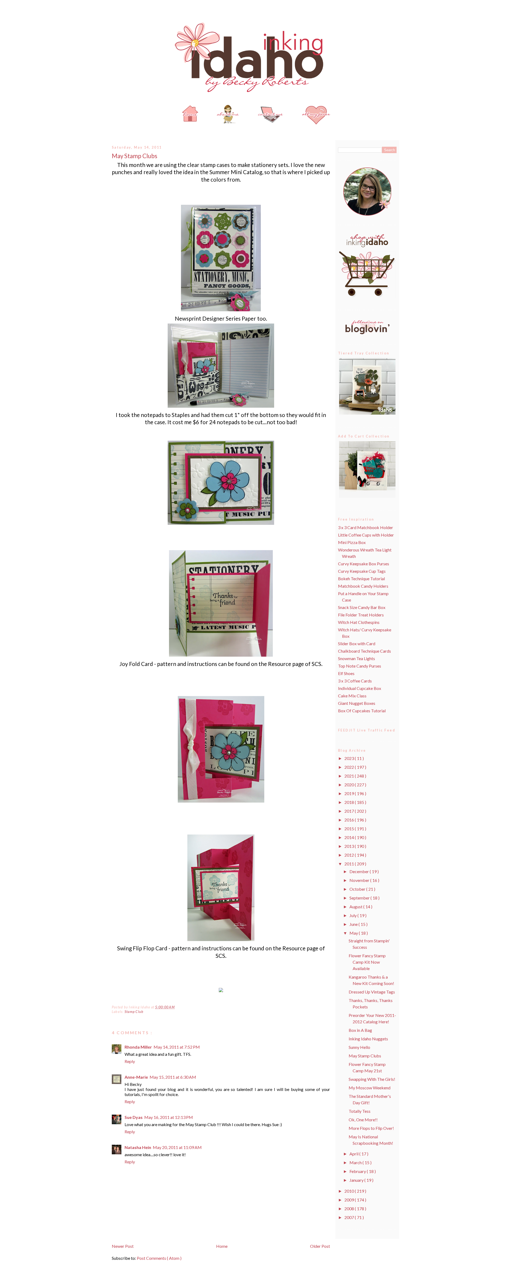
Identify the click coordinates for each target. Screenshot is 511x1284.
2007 (349, 1217)
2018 (349, 802)
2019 (349, 793)
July (353, 915)
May (354, 932)
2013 (349, 846)
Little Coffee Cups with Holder (366, 534)
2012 (349, 854)
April (354, 1153)
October (357, 889)
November (359, 880)
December (359, 871)
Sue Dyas (134, 1117)
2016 (349, 819)
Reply (130, 1061)
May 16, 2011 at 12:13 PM (168, 1117)
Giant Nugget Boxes (356, 703)
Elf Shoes (346, 673)
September (359, 897)
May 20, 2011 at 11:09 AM (177, 1147)
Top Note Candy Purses (359, 665)
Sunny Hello (359, 1047)
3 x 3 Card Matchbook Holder (365, 527)
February (358, 1171)
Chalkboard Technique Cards (364, 650)
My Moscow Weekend (369, 1087)
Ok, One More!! (363, 1119)
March (355, 1162)
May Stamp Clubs (134, 156)
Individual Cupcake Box (359, 688)
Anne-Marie (136, 1076)
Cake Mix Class (352, 695)
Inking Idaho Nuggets (368, 1038)
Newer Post (123, 1246)
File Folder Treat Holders (361, 614)
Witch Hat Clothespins (359, 622)
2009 (349, 1199)
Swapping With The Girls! (372, 1079)
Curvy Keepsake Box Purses (363, 563)
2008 (349, 1208)
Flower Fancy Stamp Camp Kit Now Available (367, 962)
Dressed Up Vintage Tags (372, 991)
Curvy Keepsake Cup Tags (362, 571)
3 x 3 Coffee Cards (355, 680)
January (356, 1180)
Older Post (320, 1246)
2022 (349, 767)
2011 (349, 863)
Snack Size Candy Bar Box (361, 607)
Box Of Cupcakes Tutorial (362, 710)
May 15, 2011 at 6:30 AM (173, 1076)
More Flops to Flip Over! (371, 1128)
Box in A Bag (360, 1030)
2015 (349, 828)
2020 (349, 784)
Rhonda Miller (138, 1046)
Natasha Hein (138, 1147)
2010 (349, 1190)
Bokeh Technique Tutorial (361, 578)
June (353, 924)
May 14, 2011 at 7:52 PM (177, 1046)
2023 (349, 758)
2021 (349, 775)
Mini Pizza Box (352, 542)
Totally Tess (359, 1111)
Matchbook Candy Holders (363, 585)
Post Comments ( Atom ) (159, 1258)
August (356, 906)
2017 (349, 810)
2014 (349, 837)
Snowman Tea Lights (356, 658)
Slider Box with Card (356, 643)
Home (222, 1246)
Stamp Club (134, 1012)
